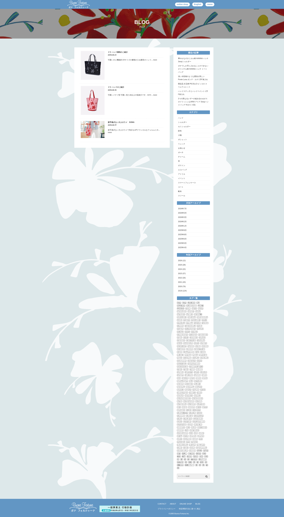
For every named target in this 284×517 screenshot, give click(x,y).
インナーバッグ (202, 317)
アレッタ (189, 314)
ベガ (178, 407)
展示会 (198, 453)
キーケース (181, 340)
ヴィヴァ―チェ (182, 450)
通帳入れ (180, 465)
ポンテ (179, 419)
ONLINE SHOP (186, 504)
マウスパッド (198, 419)
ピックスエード (182, 393)
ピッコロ (192, 393)
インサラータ (181, 317)
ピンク (199, 393)
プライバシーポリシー (166, 509)
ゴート (179, 352)
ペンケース (181, 410)
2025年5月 (182, 243)
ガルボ (186, 337)
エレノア (189, 323)
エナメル (186, 320)
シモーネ (180, 355)
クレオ (196, 343)
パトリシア (181, 387)
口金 (178, 453)
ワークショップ (201, 448)
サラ (197, 352)
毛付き (195, 456)
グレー (198, 346)
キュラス (202, 337)
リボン (186, 436)
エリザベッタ (195, 320)
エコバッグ (182, 170)
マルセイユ (187, 421)
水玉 (201, 456)
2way (179, 303)
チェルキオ (188, 372)
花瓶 (190, 462)
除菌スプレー (189, 465)
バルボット (198, 381)
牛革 (206, 456)
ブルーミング (181, 404)
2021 (180, 282)
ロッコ (179, 448)
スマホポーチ (181, 363)
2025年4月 (182, 247)
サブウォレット (189, 352)
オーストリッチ (190, 326)
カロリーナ (193, 334)
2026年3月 (182, 217)
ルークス (194, 442)
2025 (180, 265)
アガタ (194, 308)
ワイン (192, 448)
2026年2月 (182, 222)
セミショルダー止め (195, 366)
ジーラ (179, 358)
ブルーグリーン (189, 401)
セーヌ (179, 369)
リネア (179, 436)
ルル (188, 442)
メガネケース (202, 427)
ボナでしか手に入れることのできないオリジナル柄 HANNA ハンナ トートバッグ (193, 69)
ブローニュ (191, 404)
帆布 (180, 191)
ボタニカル (196, 410)
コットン (189, 349)
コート (180, 187)
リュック (181, 144)
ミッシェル (181, 427)
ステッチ (196, 358)
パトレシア (190, 387)
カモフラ (180, 332)
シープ (195, 355)
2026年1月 (182, 226)
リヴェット (187, 439)
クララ (179, 343)
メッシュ (180, 430)
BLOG (197, 504)
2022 (180, 278)
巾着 (204, 453)
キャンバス (193, 337)
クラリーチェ (188, 343)
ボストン (181, 165)
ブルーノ (199, 401)
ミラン (193, 427)
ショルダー (182, 122)
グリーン (191, 346)
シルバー (188, 355)
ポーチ (180, 152)
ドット (204, 375)
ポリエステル (198, 416)
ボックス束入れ (182, 413)
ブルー (179, 401)
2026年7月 (182, 209)
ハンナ (205, 378)
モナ (186, 430)
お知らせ (181, 148)
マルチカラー (181, 424)
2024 (180, 269)
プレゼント (200, 404)
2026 (180, 260)
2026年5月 (182, 213)
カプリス (200, 329)
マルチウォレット (198, 421)
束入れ (189, 456)
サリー (203, 352)
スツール (181, 196)
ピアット (196, 390)
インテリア (191, 317)
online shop (182, 4)
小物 (180, 135)
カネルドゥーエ (190, 329)
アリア (198, 311)
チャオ (196, 372)
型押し (184, 453)
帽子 (183, 456)
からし (188, 308)
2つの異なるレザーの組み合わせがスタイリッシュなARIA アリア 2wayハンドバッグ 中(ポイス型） (193, 102)
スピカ (199, 361)
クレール (203, 343)
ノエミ (192, 378)
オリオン (197, 323)
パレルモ (180, 390)
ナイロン (185, 378)
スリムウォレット (194, 363)
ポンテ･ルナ (188, 419)
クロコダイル (181, 346)
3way (184, 303)
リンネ (179, 439)
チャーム (181, 157)
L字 (198, 303)
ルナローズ (181, 442)
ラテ (190, 433)
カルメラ (194, 332)
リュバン (201, 436)
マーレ (190, 424)
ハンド (180, 118)
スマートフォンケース (187, 183)
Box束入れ (191, 303)
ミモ (188, 427)
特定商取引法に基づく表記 (189, 509)
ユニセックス (194, 430)
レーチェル (200, 445)
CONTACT (162, 504)
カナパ (199, 326)
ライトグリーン (182, 433)
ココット (205, 346)
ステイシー (187, 358)
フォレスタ (188, 395)
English (197, 4)
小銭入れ (191, 453)
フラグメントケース (183, 398)
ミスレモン (198, 424)
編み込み (194, 459)
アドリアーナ (181, 311)
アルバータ (181, 314)
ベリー (184, 407)
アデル (200, 308)
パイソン (180, 384)
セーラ (186, 369)
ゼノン (192, 369)
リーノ (195, 439)
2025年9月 (182, 230)
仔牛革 (199, 450)
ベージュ (191, 407)
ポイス (199, 413)
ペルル (205, 407)
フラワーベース (197, 398)
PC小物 (200, 305)
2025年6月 (182, 239)
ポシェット (182, 139)
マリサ (179, 421)
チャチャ (203, 372)
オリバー (205, 323)
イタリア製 (198, 314)
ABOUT (173, 504)
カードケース (203, 334)
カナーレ (180, 329)
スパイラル (191, 361)
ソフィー (199, 369)
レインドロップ (182, 445)
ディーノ (197, 375)
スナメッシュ (181, 361)
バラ (190, 381)
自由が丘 (180, 462)
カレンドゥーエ (182, 334)
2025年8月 (182, 234)
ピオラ (203, 390)
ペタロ (198, 407)
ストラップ (204, 358)
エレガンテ (181, 323)
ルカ (200, 439)
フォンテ (197, 395)
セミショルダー (184, 126)
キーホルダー (191, 340)
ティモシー (188, 375)
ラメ (195, 433)
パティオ (197, 384)
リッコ (201, 433)
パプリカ (199, 387)
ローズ (186, 448)
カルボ (187, 332)
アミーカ (191, 311)
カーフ (179, 337)
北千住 (206, 450)
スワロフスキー (182, 366)
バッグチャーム (182, 381)
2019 (180, 291)
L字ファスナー (191, 305)
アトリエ (181, 174)
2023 (180, 273)
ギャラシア (200, 340)
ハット (198, 378)
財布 (180, 131)
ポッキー (189, 416)
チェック (180, 372)
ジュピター (202, 355)
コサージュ (181, 349)
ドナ (178, 378)
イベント (181, 178)
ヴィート (192, 450)
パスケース (188, 384)
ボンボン (192, 413)
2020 (180, 286)
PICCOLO (180, 308)
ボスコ (189, 410)
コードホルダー (199, 349)
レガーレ (192, 445)
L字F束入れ (181, 305)
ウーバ (179, 320)
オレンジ (180, 326)
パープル (188, 390)
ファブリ (180, 395)
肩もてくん (202, 459)
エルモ (204, 320)
